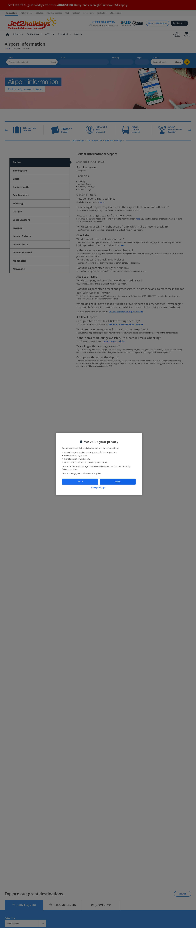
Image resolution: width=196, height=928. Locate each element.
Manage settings (98, 487)
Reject (80, 481)
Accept (118, 481)
